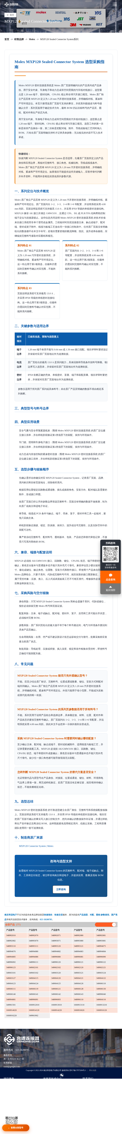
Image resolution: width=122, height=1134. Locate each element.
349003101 (11, 973)
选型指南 (47, 1084)
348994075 (101, 946)
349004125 (56, 983)
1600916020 (79, 1010)
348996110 (78, 999)
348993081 (101, 941)
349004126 (78, 983)
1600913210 (101, 1005)
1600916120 (101, 1010)
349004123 (11, 983)
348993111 (33, 946)
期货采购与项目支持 (13, 1093)
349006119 (33, 989)
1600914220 (56, 1010)
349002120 (78, 967)
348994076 (11, 951)
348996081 (78, 957)
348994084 (101, 951)
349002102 (56, 967)
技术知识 (47, 1088)
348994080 (33, 951)
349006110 (101, 983)
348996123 (11, 967)
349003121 (78, 973)
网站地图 (92, 1070)
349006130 (101, 989)
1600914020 (11, 1010)
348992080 (78, 935)
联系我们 (87, 1084)
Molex (32, 39)
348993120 (56, 946)
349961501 (11, 1005)
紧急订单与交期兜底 (13, 1088)
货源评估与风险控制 (13, 1106)
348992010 (11, 935)
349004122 (101, 978)
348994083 (78, 951)
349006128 (78, 989)
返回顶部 (110, 590)
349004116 (101, 999)
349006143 (78, 994)
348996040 (101, 994)
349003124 (101, 973)
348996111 (33, 962)
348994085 (11, 957)
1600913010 (56, 1005)
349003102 (33, 973)
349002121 (101, 967)
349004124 (33, 983)
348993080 (78, 941)
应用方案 (47, 1093)
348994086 (33, 957)
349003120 (56, 973)
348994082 (56, 951)
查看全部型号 (17, 1128)
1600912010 (34, 1005)
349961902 (33, 1015)
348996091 (33, 999)
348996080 (56, 957)
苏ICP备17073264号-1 (77, 1070)
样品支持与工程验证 (13, 1097)
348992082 (11, 941)
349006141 (33, 994)
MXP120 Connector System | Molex (36, 846)
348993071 (56, 941)
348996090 (101, 957)
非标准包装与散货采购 (14, 1102)
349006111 (11, 989)
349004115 (33, 978)
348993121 (78, 946)
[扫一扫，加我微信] (62, 1075)
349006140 (11, 994)
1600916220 (11, 1015)
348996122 (101, 962)
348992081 (101, 935)
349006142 (56, 994)
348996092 (11, 962)
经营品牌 (19, 39)
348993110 (11, 946)
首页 (6, 39)
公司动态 (47, 1097)
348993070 (33, 941)
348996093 (56, 999)
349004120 (56, 978)
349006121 (56, 989)
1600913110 (79, 1005)
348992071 (56, 935)
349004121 (78, 978)
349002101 (33, 967)
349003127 (11, 978)
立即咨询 (61, 889)
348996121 (78, 962)
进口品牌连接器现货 (13, 1084)
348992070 (33, 935)
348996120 (56, 962)
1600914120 (34, 1010)
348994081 (11, 999)
